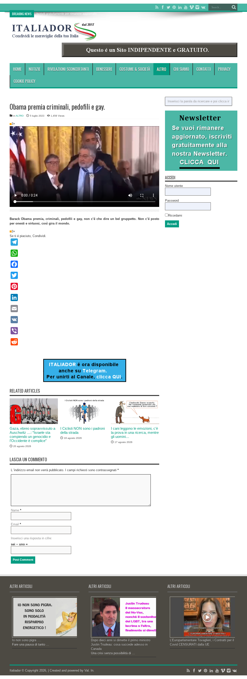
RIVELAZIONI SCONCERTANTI (68, 69)
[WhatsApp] (84, 253)
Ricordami (175, 215)
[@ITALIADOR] (84, 381)
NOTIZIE (34, 69)
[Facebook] (162, 7)
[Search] (233, 7)
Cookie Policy (24, 81)
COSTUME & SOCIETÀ (134, 69)
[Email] (84, 308)
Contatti (203, 69)
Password (172, 200)
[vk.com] (203, 7)
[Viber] (84, 330)
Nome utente (174, 186)
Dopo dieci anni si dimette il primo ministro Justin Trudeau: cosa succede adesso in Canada (120, 644)
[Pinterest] (174, 7)
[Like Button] (11, 124)
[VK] (84, 319)
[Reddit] (84, 341)
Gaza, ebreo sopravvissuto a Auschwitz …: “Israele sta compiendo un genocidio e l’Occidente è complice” (32, 434)
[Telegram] (84, 242)
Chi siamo (181, 69)
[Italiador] (54, 37)
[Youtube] (185, 7)
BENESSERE (104, 69)
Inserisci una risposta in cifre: (31, 538)
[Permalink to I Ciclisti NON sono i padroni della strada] (84, 423)
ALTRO (161, 69)
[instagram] (197, 7)
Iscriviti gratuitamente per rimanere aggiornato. (66, 13)
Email (15, 524)
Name (15, 510)
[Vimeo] (191, 7)
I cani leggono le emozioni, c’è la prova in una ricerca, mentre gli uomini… (135, 432)
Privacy (224, 69)
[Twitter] (168, 7)
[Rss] (156, 7)
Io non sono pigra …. (26, 640)
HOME (17, 69)
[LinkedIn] (180, 7)
